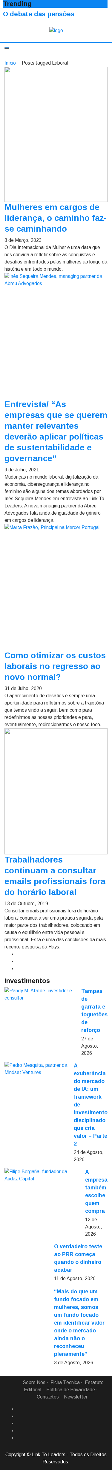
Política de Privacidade (70, 1389)
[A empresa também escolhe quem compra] (42, 1175)
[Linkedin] (19, 1416)
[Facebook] (19, 1409)
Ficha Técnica (65, 1382)
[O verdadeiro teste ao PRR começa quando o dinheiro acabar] (26, 1265)
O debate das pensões (38, 14)
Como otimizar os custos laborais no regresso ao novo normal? (55, 666)
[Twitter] (19, 1423)
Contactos (48, 1396)
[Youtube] (19, 1437)
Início (10, 62)
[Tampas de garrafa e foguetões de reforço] (40, 994)
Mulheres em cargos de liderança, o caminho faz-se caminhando (55, 217)
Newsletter (76, 1396)
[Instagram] (19, 1430)
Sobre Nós (34, 1382)
